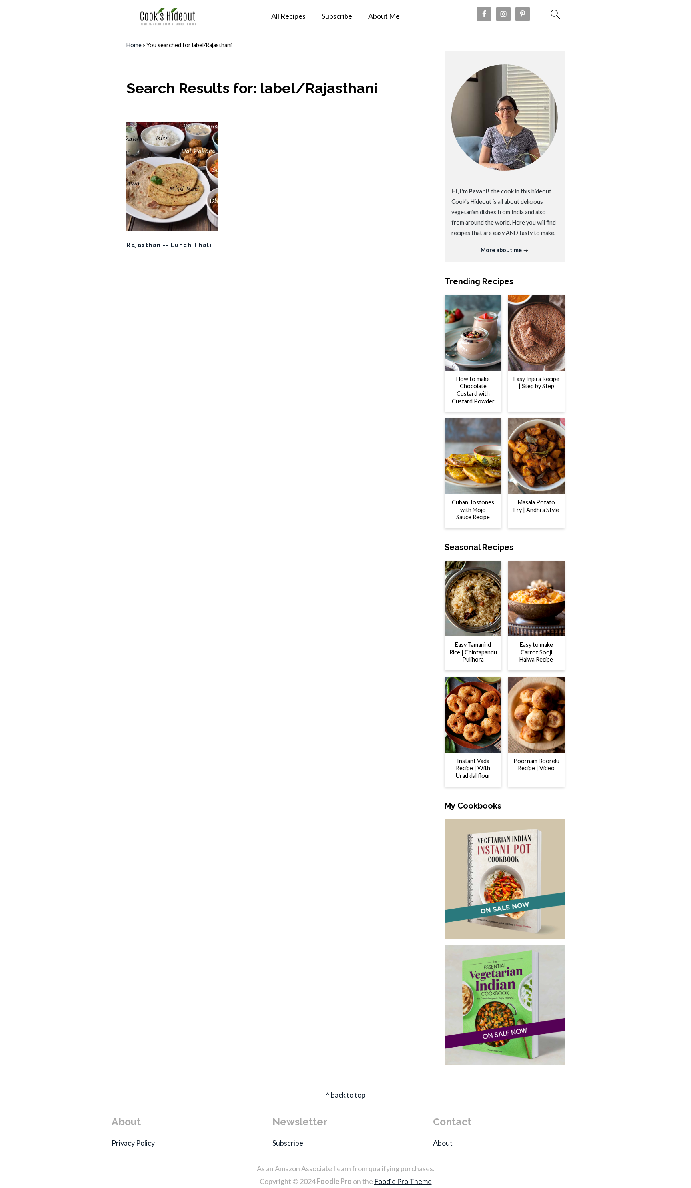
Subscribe (337, 16)
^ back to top (345, 1094)
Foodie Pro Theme (403, 1181)
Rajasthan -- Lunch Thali (169, 244)
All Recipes (288, 16)
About (443, 1142)
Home (134, 45)
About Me (384, 16)
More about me (501, 250)
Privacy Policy (133, 1142)
